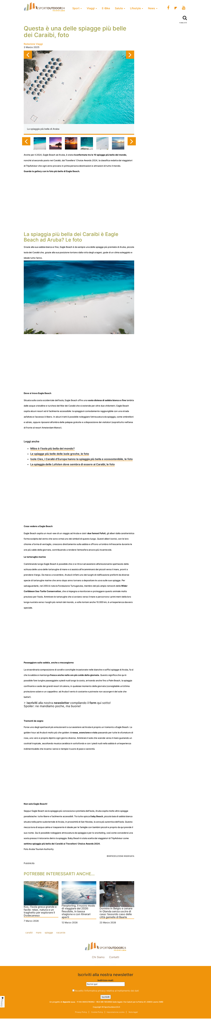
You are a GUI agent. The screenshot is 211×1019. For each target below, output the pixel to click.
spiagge (49, 932)
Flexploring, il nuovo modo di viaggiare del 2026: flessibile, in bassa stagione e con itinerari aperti (78, 911)
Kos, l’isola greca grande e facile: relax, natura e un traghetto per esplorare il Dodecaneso (40, 911)
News (152, 8)
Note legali (133, 1012)
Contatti (114, 957)
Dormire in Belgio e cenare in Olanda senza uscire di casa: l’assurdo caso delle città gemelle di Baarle (116, 913)
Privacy (2, 1003)
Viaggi (91, 8)
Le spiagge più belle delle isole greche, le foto (59, 453)
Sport (76, 8)
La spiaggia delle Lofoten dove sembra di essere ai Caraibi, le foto (72, 464)
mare (38, 932)
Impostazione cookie (105, 964)
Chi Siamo (98, 957)
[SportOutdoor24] (105, 946)
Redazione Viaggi (33, 43)
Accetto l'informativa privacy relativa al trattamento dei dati (107, 990)
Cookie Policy (97, 1012)
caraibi (29, 932)
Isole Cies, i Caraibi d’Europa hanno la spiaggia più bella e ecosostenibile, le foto (81, 459)
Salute (119, 8)
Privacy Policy (81, 1012)
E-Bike (106, 8)
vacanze (60, 932)
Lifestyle (135, 8)
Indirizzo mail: (106, 980)
